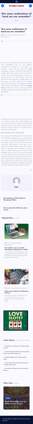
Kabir (5, 35)
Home (16, 20)
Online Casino (11, 35)
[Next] (28, 383)
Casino (8, 398)
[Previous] (26, 383)
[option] (16, 398)
